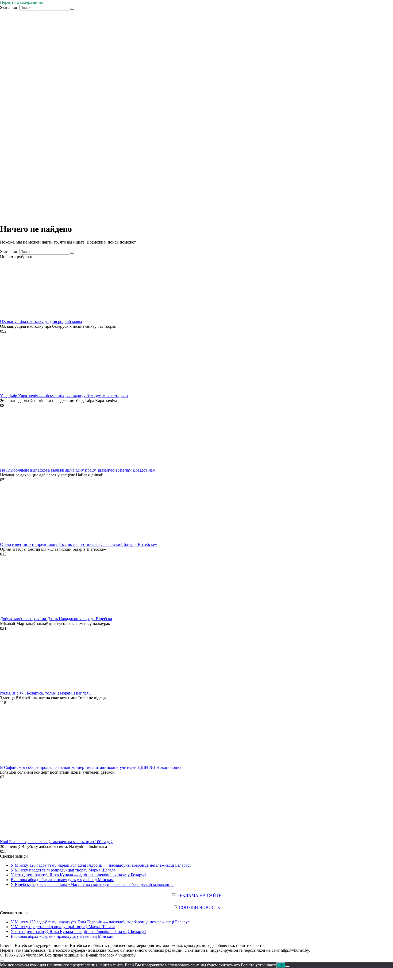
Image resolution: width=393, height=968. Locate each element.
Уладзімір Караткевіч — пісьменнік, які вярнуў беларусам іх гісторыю (64, 396)
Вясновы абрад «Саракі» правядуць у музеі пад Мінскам (62, 879)
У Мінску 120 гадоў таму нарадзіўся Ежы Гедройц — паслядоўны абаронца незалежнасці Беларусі (101, 865)
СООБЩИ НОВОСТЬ (199, 907)
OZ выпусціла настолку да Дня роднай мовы (41, 321)
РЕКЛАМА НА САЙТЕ (199, 895)
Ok (281, 965)
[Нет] (287, 966)
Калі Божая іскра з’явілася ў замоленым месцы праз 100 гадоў (56, 841)
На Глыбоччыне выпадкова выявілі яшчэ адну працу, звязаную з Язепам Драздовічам (77, 470)
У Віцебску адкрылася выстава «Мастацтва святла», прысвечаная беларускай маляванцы (92, 884)
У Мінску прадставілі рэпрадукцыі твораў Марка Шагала (63, 870)
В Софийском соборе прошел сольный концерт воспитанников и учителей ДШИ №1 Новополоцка (90, 767)
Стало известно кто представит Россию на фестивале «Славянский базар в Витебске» (78, 544)
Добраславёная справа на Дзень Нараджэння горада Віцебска (56, 618)
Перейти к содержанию (21, 2)
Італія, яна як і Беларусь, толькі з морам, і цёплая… (46, 693)
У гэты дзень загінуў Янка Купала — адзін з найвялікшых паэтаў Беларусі (78, 875)
